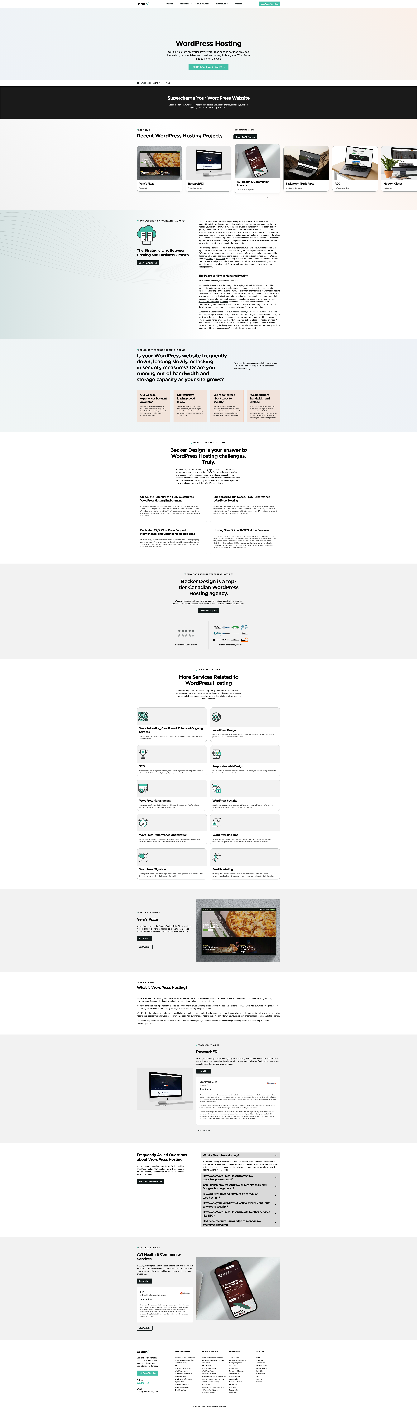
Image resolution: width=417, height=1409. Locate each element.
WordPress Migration (249, 314)
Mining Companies (235, 1363)
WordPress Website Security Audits (214, 1376)
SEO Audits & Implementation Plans (209, 1366)
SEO (272, 250)
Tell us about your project (206, 67)
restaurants (204, 232)
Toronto (209, 258)
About (258, 1376)
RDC (337, 183)
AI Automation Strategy (210, 1390)
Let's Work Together (269, 4)
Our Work (169, 4)
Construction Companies (237, 1360)
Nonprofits (233, 1393)
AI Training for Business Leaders (213, 1387)
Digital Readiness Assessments (212, 1357)
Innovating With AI (208, 1393)
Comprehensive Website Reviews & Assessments (213, 1361)
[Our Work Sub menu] (175, 4)
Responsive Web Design (227, 766)
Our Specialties (222, 4)
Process (238, 4)
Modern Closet (392, 183)
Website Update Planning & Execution (210, 1383)
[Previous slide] (268, 197)
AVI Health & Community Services (252, 183)
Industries (259, 1371)
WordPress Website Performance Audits (209, 1372)
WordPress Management (154, 800)
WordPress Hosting (259, 261)
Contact (259, 1379)
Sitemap (259, 1382)
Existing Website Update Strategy (213, 1379)
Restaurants (233, 1390)
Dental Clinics (233, 1368)
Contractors (233, 1365)
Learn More (144, 938)
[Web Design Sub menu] (191, 4)
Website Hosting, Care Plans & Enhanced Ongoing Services (171, 730)
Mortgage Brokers (235, 1376)
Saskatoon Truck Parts (300, 183)
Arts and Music (234, 1374)
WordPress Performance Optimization (163, 835)
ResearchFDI (196, 183)
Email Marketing (222, 869)
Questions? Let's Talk (148, 263)
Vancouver (220, 258)
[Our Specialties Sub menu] (230, 4)
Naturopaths (233, 1379)
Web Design (184, 4)
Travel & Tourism (234, 1357)
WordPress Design (224, 730)
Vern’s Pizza (146, 183)
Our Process (260, 1374)
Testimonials (260, 1363)
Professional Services (236, 1371)
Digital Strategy (202, 4)
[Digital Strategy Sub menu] (211, 4)
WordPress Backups (225, 835)
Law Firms (232, 1387)
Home (258, 1357)
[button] (240, 1155)
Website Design (261, 1365)
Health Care (233, 1384)
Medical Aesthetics (235, 1382)
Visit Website (145, 947)
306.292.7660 (143, 1383)
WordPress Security (224, 800)
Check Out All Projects (245, 137)
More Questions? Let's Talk (150, 1181)
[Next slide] (277, 197)
